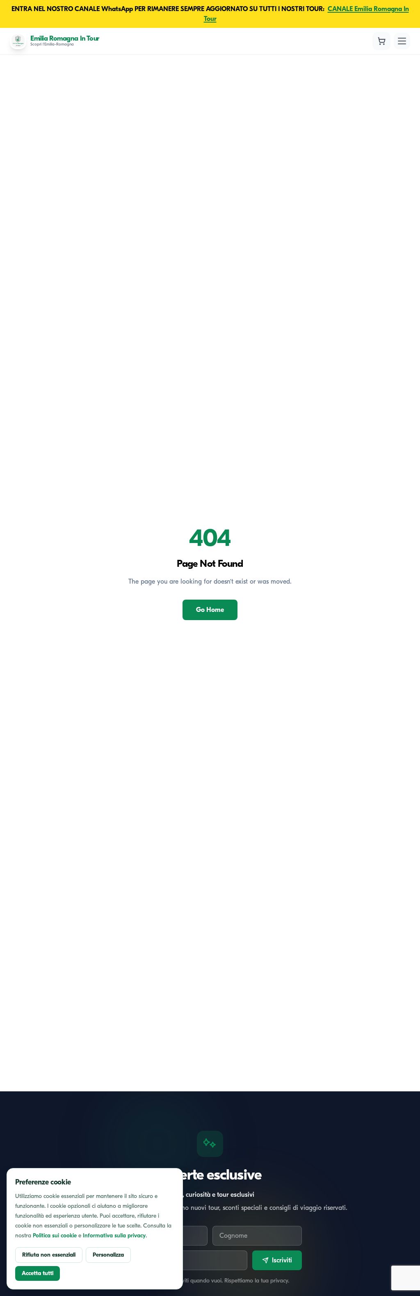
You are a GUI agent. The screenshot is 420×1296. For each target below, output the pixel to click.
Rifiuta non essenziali (48, 1254)
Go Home (210, 610)
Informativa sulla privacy (114, 1235)
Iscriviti (282, 1260)
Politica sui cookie (55, 1235)
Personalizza (108, 1254)
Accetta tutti (37, 1273)
